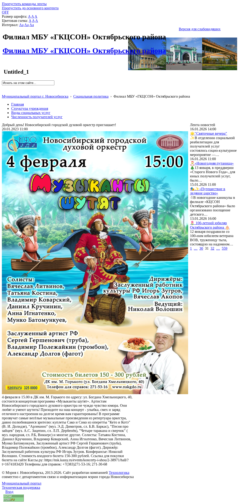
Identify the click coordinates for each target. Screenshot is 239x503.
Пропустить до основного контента (30, 8)
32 (212, 248)
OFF (5, 12)
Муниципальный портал (21, 483)
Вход (9, 492)
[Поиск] (3, 87)
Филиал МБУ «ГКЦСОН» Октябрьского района (84, 48)
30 (201, 248)
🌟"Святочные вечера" (208, 133)
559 (224, 248)
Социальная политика (91, 96)
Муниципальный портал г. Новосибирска (35, 96)
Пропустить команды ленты (24, 4)
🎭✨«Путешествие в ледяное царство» (207, 191)
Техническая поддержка (21, 487)
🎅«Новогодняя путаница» (212, 163)
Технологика (119, 473)
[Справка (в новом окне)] (4, 91)
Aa (21, 25)
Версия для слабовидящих (200, 29)
